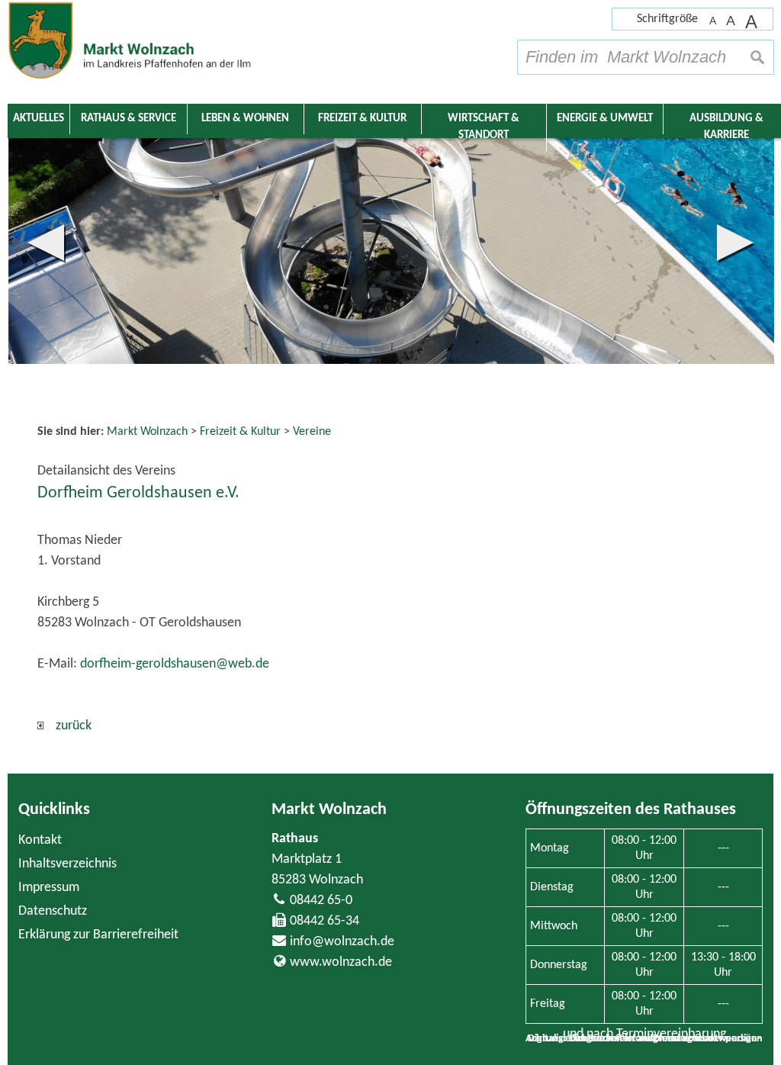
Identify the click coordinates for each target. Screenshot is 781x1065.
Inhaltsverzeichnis (67, 864)
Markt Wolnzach (329, 810)
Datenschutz (52, 911)
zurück (67, 726)
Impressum (48, 887)
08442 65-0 (321, 900)
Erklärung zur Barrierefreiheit (98, 935)
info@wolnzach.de (342, 942)
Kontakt (40, 840)
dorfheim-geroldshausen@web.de (174, 664)
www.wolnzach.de (341, 962)
